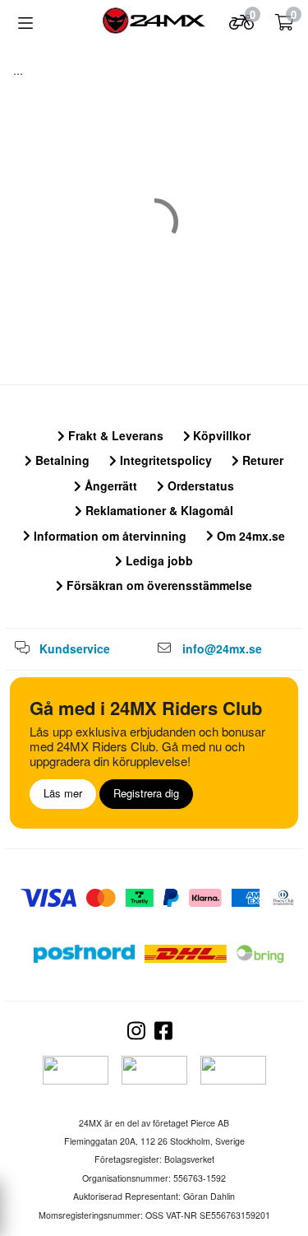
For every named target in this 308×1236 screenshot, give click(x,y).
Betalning (61, 460)
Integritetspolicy (164, 460)
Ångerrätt (109, 485)
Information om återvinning (108, 535)
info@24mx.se (222, 648)
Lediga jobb (157, 560)
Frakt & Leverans (114, 435)
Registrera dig (146, 793)
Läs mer (63, 793)
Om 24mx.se (249, 535)
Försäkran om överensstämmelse (157, 585)
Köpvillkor (220, 435)
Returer (261, 460)
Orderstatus (199, 485)
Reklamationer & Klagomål (157, 510)
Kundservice (74, 648)
